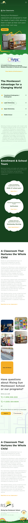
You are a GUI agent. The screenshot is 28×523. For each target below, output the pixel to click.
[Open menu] (26, 2)
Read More (4, 32)
